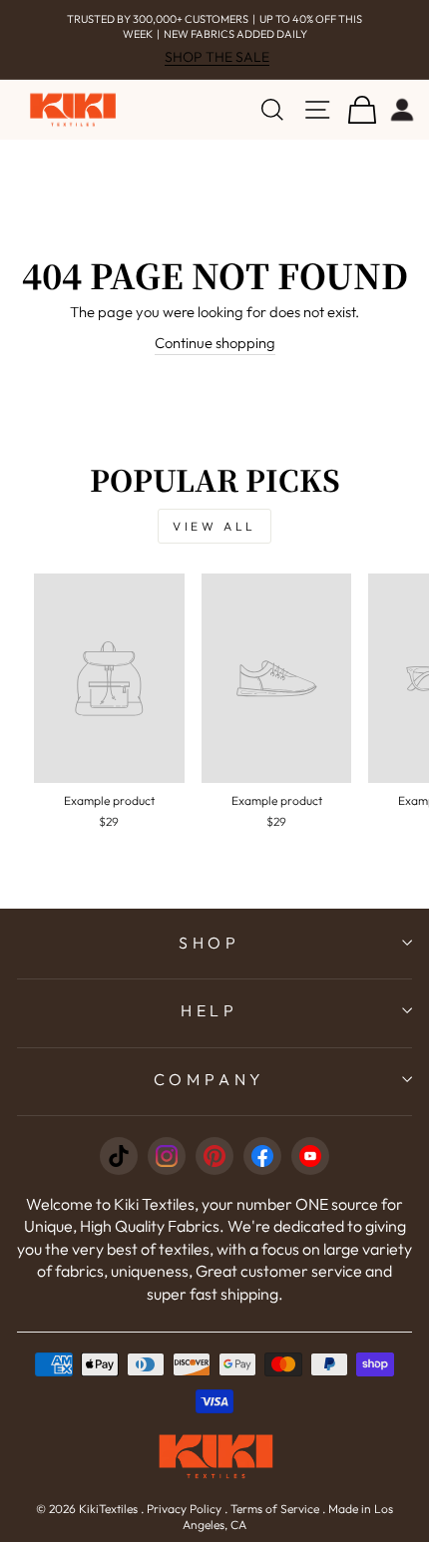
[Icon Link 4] (262, 1156)
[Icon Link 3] (214, 1156)
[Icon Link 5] (310, 1156)
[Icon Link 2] (167, 1156)
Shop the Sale (217, 57)
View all (214, 526)
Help (209, 1010)
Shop (209, 943)
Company (210, 1079)
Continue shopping (215, 342)
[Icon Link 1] (119, 1156)
